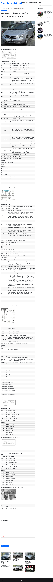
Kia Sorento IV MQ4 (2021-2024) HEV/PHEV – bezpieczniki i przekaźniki (17, 572)
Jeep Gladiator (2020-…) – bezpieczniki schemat (48, 22)
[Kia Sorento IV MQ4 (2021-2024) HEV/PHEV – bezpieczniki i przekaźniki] (18, 568)
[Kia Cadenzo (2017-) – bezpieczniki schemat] (30, 568)
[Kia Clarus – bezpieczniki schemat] (6, 556)
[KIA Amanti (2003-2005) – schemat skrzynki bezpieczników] (18, 555)
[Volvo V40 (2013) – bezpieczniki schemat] (40, 14)
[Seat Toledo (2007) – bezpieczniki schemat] (40, 37)
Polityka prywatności (32, 2)
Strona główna (24, 2)
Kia (7, 8)
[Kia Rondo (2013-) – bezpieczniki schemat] (30, 556)
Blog (37, 2)
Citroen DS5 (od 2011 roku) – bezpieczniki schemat (47, 29)
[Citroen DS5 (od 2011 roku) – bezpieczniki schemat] (40, 30)
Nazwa (2, 536)
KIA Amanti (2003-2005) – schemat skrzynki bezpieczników (17, 559)
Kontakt (40, 2)
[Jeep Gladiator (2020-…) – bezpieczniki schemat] (40, 24)
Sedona (5, 10)
